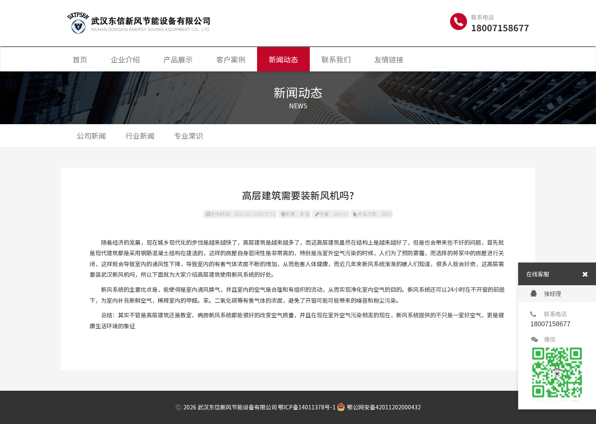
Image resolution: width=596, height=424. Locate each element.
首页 (80, 59)
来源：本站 (297, 213)
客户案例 (230, 59)
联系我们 (336, 59)
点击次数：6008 (374, 213)
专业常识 (188, 135)
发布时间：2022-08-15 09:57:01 (242, 213)
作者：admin (333, 213)
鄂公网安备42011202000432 (384, 407)
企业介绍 (125, 59)
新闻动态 (283, 59)
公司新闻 (91, 135)
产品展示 (178, 59)
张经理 (552, 294)
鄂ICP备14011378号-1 (307, 407)
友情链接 (388, 59)
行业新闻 (139, 135)
